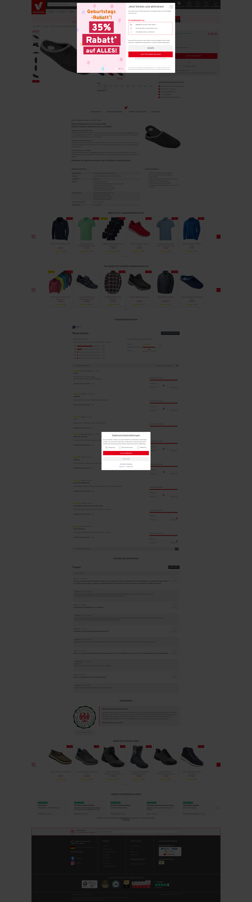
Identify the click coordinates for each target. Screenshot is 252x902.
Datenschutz (130, 466)
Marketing (143, 447)
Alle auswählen (126, 453)
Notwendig (111, 447)
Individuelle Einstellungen (126, 464)
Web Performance (127, 447)
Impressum (121, 466)
